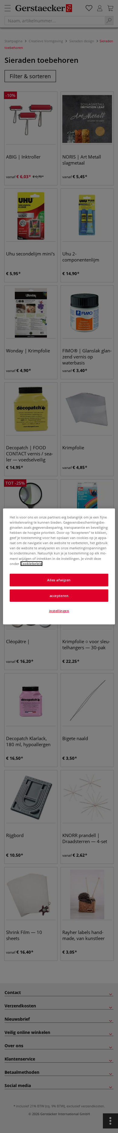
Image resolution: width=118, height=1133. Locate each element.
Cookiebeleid (31, 563)
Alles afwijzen (59, 579)
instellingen (59, 610)
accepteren (59, 595)
